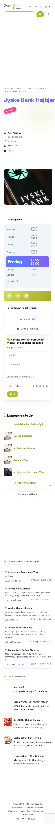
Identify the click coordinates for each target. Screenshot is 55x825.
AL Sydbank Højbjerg (24, 448)
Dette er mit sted (29, 328)
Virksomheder (39, 811)
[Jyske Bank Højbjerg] (28, 186)
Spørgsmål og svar (34, 807)
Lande (22, 811)
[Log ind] (35, 7)
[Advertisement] (27, 49)
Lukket (11, 110)
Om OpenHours (18, 807)
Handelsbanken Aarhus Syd (28, 424)
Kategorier (13, 811)
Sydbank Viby (20, 460)
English (31, 819)
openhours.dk (35, 804)
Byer (29, 811)
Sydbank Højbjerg (22, 436)
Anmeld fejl (12, 281)
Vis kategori (27, 494)
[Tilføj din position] (48, 14)
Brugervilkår (27, 815)
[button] (47, 7)
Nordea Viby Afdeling (24, 482)
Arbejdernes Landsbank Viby (28, 472)
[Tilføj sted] (29, 7)
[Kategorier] (41, 7)
